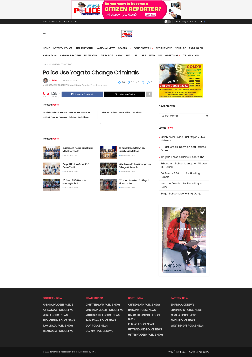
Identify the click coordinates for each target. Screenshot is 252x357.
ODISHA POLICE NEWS (183, 315)
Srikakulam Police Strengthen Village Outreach (135, 166)
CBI (135, 55)
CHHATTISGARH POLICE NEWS (103, 304)
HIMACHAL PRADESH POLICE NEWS (144, 317)
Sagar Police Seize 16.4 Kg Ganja (181, 193)
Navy (152, 55)
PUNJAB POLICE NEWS (141, 324)
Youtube (180, 48)
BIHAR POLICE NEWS (182, 304)
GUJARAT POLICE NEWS (99, 331)
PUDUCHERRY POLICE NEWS (59, 320)
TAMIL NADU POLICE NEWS (58, 325)
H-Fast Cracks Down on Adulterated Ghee (66, 117)
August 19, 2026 (71, 155)
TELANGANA (91, 55)
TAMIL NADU (196, 48)
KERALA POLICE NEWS (55, 315)
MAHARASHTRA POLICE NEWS (103, 315)
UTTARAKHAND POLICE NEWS (145, 329)
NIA (160, 55)
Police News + (142, 48)
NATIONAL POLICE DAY (68, 21)
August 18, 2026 (128, 187)
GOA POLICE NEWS (97, 325)
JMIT (93, 352)
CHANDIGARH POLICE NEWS (144, 304)
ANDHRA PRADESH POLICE (58, 304)
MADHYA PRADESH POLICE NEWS (104, 310)
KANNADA (53, 21)
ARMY (119, 55)
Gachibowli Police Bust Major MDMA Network (66, 112)
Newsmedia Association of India (64, 352)
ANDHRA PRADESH (70, 55)
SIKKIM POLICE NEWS (183, 320)
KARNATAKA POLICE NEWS (61, 64)
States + (123, 48)
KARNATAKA (50, 55)
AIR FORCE (107, 55)
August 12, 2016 (70, 80)
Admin (55, 80)
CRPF (143, 55)
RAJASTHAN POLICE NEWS (101, 320)
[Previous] (95, 124)
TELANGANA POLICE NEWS (58, 331)
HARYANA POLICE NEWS (142, 310)
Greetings (171, 55)
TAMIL (45, 21)
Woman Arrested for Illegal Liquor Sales (182, 185)
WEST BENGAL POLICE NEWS (187, 325)
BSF (128, 55)
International (84, 48)
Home (46, 48)
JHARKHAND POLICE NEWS (186, 310)
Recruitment (164, 48)
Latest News (75, 85)
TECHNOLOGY (191, 55)
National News (106, 48)
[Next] (100, 124)
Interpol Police (62, 48)
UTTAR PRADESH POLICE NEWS (145, 334)
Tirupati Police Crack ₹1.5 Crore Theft (122, 112)
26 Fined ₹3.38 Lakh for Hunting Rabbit (75, 182)
